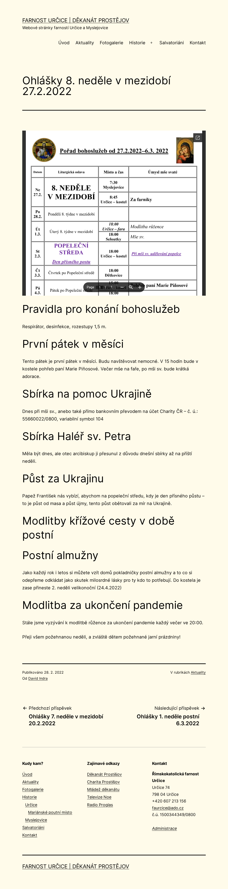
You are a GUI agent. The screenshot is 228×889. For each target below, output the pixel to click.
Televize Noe (99, 797)
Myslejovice (36, 820)
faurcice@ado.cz (168, 808)
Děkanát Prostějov (104, 774)
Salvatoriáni (171, 42)
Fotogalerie (111, 42)
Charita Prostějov (103, 782)
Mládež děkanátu (103, 789)
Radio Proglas (100, 804)
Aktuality (84, 42)
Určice (31, 804)
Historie (137, 42)
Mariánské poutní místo (50, 812)
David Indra (38, 678)
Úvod (63, 42)
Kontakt (198, 42)
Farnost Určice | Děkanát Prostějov (75, 20)
